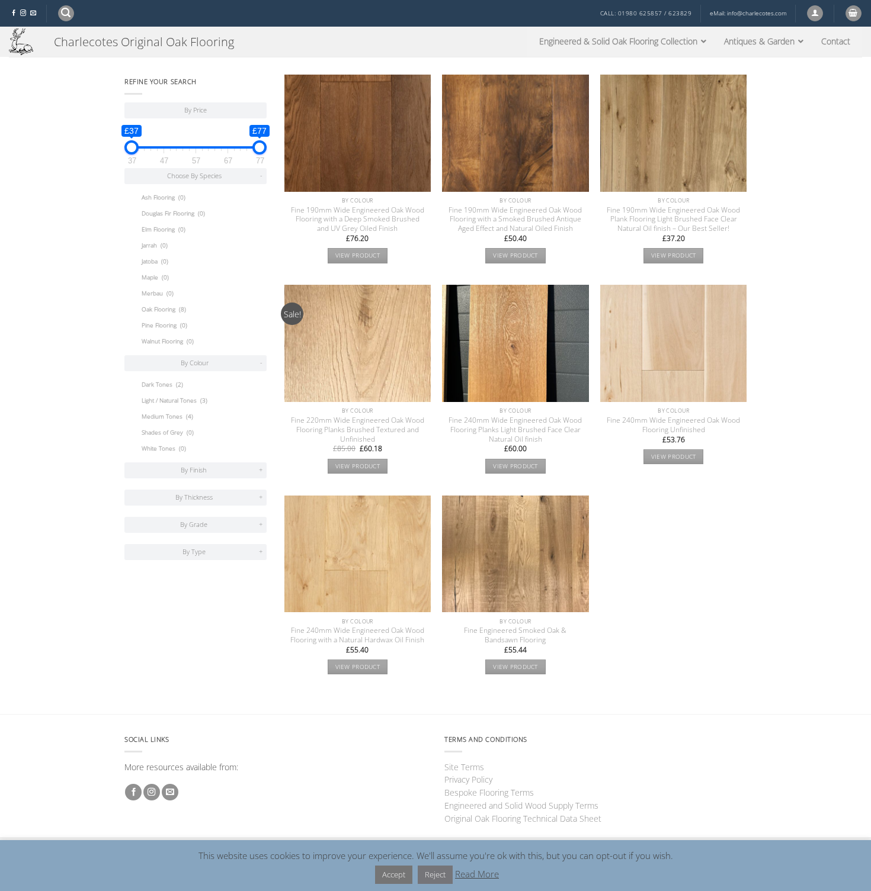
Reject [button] (435, 874)
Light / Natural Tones (174, 400)
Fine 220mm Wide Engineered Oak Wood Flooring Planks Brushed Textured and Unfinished (357, 430)
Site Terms (464, 767)
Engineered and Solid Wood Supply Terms (521, 805)
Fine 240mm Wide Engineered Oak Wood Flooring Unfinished (673, 425)
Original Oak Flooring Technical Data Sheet (522, 818)
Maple (155, 277)
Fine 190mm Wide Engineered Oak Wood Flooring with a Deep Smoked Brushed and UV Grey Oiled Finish (357, 219)
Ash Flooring (163, 197)
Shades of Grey (168, 432)
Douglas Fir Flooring (173, 213)
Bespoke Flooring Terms (489, 792)
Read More (477, 874)
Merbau (158, 293)
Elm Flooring (163, 229)
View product (357, 255)
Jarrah (155, 245)
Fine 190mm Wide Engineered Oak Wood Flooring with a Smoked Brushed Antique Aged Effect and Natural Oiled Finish (515, 219)
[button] (66, 13)
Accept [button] (393, 874)
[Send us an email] (33, 13)
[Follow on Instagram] (23, 13)
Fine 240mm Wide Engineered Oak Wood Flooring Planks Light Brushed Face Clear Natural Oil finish (515, 430)
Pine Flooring (164, 325)
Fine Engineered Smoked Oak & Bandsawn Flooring (515, 635)
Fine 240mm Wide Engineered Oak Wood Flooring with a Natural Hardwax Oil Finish (357, 635)
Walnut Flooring (168, 341)
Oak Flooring (164, 309)
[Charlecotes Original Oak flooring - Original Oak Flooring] (22, 42)
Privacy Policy (468, 779)
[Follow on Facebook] (14, 13)
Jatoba (155, 261)
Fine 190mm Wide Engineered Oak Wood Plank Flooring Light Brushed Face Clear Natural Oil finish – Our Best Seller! (673, 219)
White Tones (164, 448)
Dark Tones (162, 384)
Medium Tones (167, 416)
